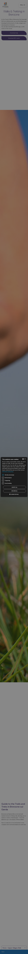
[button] (14, 494)
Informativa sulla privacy (7, 471)
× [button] (24, 458)
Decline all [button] (14, 491)
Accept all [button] (14, 487)
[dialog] (14, 477)
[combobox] (23, 459)
